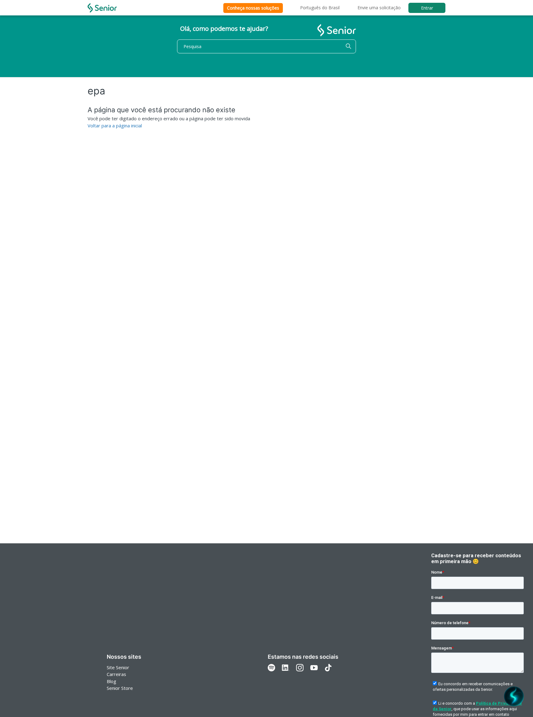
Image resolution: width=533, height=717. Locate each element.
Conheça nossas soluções (253, 8)
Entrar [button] (427, 8)
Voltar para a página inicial (115, 125)
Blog (111, 681)
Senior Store (120, 688)
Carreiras (116, 674)
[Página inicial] (102, 8)
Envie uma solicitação (379, 7)
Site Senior (118, 667)
